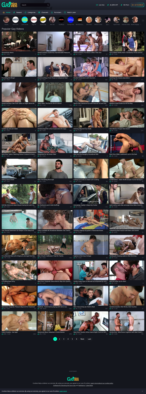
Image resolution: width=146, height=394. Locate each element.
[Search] (48, 5)
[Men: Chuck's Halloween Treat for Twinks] (55, 247)
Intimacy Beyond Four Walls (82, 129)
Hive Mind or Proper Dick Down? (119, 129)
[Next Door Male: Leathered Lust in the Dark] (126, 145)
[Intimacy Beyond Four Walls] (91, 120)
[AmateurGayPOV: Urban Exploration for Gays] (55, 120)
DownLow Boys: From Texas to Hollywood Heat (53, 78)
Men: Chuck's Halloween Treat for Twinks (50, 256)
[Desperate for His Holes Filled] (55, 145)
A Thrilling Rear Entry (8, 281)
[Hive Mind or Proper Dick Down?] (126, 120)
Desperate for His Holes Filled (47, 154)
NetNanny (82, 385)
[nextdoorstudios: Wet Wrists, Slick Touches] (126, 298)
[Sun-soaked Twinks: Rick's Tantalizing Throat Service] (126, 44)
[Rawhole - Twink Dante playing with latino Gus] (55, 298)
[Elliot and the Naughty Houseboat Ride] (91, 145)
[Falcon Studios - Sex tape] (19, 323)
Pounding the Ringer (8, 78)
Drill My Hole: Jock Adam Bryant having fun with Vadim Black (18, 205)
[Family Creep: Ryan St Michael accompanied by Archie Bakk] (91, 272)
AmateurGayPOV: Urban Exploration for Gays (52, 129)
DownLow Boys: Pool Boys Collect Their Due (87, 52)
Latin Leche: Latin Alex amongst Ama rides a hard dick (126, 205)
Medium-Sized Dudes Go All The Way (121, 103)
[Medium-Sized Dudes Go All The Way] (126, 94)
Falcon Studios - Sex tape (10, 332)
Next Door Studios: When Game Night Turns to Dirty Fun (90, 332)
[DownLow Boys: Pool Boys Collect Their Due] (91, 44)
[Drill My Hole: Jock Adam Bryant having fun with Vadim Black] (19, 196)
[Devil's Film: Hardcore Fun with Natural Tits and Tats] (91, 94)
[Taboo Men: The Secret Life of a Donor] (55, 94)
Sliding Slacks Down (8, 179)
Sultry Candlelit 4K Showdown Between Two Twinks (54, 230)
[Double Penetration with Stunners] (91, 69)
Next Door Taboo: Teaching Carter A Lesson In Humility (19, 154)
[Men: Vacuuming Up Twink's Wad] (91, 298)
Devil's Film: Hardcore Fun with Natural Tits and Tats (90, 103)
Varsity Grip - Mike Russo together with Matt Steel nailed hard (126, 332)
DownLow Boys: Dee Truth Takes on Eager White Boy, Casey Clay (18, 103)
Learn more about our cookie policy (102, 383)
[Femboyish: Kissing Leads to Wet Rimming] (126, 247)
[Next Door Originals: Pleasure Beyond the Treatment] (19, 298)
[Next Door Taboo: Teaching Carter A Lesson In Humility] (19, 145)
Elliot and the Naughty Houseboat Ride (86, 154)
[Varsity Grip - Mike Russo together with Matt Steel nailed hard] (126, 323)
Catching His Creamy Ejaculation (119, 78)
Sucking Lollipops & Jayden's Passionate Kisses (88, 230)
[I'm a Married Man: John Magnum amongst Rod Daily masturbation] (19, 247)
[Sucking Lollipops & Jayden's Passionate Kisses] (91, 222)
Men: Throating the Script (46, 179)
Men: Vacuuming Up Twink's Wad (84, 307)
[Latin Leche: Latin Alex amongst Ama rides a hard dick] (126, 196)
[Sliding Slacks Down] (19, 171)
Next (82, 339)
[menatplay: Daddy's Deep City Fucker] (91, 196)
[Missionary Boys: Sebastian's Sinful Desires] (55, 323)
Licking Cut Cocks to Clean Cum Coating (86, 179)
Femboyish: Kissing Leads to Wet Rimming (122, 256)
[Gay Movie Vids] (9, 4)
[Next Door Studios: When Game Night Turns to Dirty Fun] (91, 323)
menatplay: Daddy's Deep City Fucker (85, 205)
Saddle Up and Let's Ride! (10, 129)
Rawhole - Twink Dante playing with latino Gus (52, 307)
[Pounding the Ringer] (19, 69)
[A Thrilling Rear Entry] (19, 272)
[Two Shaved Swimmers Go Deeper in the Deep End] (19, 222)
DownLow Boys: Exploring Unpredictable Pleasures (54, 52)
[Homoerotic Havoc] (19, 44)
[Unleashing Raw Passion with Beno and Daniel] (126, 222)
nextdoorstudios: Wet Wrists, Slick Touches (123, 307)
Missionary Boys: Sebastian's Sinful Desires (51, 332)
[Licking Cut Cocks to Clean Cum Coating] (91, 171)
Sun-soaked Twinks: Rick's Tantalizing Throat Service (125, 52)
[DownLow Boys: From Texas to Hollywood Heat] (55, 69)
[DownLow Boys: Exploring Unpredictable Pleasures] (55, 44)
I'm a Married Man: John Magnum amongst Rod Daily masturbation (19, 256)
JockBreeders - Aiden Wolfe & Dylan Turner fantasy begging (126, 179)
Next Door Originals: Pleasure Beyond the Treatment (18, 307)
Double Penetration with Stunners (84, 78)
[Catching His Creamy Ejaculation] (126, 69)
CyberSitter (89, 385)
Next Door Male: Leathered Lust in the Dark (123, 154)
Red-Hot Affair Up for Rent (117, 281)
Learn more (63, 391)
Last (89, 339)
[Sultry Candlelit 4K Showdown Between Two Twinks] (55, 222)
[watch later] (4, 34)
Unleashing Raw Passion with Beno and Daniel (124, 230)
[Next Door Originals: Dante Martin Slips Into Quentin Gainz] (55, 272)
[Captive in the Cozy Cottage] (91, 247)
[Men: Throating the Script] (55, 171)
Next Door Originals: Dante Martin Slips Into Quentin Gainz (54, 281)
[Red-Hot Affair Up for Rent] (126, 272)
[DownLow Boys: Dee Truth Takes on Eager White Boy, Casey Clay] (19, 94)
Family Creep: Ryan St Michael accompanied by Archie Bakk (91, 281)
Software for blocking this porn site (64, 385)
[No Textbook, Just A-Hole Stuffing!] (55, 196)
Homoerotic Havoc (8, 52)
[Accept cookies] (142, 391)
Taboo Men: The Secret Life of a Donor (50, 103)
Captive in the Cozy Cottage (82, 256)
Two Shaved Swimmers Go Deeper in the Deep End (18, 230)
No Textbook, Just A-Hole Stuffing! (48, 205)
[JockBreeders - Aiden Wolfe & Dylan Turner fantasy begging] (126, 171)
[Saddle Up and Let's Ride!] (19, 120)
